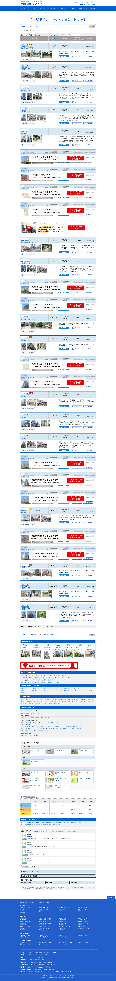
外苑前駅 (76, 699)
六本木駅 (56, 703)
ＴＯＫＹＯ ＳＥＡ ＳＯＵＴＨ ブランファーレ (32, 510)
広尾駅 (44, 703)
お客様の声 (48, 967)
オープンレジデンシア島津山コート (28, 317)
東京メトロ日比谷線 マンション (73, 726)
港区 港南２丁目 (25, 133)
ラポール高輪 (24, 586)
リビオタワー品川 (25, 339)
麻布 (22, 735)
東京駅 (32, 680)
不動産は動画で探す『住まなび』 (35, 967)
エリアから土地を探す (32, 955)
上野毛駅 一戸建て (82, 935)
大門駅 (64, 701)
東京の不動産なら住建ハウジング (28, 12)
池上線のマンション (83, 918)
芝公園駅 (29, 701)
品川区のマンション (64, 907)
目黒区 (68, 689)
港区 (50, 12)
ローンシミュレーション (28, 59)
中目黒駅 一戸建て (43, 935)
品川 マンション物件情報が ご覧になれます (37, 634)
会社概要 (31, 972)
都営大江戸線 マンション (40, 730)
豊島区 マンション (45, 717)
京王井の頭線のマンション (26, 921)
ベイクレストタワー (25, 88)
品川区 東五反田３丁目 (27, 319)
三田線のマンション (25, 928)
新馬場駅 (50, 682)
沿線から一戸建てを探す (50, 952)
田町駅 (31, 675)
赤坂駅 (32, 699)
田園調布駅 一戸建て (25, 935)
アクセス (43, 972)
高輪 (30, 735)
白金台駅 (36, 701)
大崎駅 (55, 675)
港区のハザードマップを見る (31, 871)
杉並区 (58, 689)
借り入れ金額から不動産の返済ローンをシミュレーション (48, 824)
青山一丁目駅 (24, 699)
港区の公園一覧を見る (28, 876)
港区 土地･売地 (33, 722)
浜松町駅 (37, 703)
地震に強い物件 (34, 772)
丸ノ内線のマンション (83, 923)
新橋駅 (38, 680)
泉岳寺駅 (30, 682)
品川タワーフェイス (25, 131)
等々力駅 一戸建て (63, 937)
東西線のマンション (64, 924)
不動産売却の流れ (47, 962)
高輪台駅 (70, 701)
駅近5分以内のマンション (45, 942)
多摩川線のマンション (64, 919)
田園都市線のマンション (45, 918)
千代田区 (79, 689)
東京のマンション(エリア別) (42, 12)
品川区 (47, 690)
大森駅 (68, 677)
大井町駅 (61, 677)
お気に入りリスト (91, 2)
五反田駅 (62, 675)
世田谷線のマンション (25, 919)
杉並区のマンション (25, 912)
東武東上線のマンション (65, 930)
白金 (34, 735)
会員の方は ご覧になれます (32, 26)
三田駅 (50, 703)
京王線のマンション (44, 921)
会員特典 (45, 969)
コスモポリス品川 (25, 394)
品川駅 (23, 701)
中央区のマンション (64, 909)
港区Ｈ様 (29, 834)
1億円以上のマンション (25, 942)
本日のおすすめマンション (45, 902)
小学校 (50, 882)
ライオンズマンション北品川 (27, 46)
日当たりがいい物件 (35, 750)
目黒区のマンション (44, 907)
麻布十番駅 (54, 699)
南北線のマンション (83, 924)
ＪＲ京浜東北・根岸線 (26, 677)
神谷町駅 (83, 699)
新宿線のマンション (44, 928)
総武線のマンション (25, 923)
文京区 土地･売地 (35, 717)
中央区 (58, 690)
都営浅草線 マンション (77, 728)
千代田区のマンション (44, 909)
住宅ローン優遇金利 (26, 824)
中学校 (75, 882)
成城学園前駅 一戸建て (45, 937)
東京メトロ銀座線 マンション (39, 726)
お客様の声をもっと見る (28, 866)
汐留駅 (89, 699)
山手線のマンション (64, 921)
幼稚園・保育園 (26, 882)
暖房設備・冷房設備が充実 (60, 772)
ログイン (91, 26)
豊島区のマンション (64, 911)
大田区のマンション (83, 907)
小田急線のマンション (83, 919)
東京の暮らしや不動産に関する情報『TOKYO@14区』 (44, 964)
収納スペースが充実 (84, 772)
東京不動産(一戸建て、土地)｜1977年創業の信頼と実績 (33, 1)
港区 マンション (43, 722)
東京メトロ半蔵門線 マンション (46, 728)
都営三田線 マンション (27, 730)
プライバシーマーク (77, 972)
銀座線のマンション (25, 924)
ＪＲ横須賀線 (24, 680)
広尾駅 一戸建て (24, 937)
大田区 (78, 690)
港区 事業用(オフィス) (53, 722)
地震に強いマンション (25, 944)
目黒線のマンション (64, 918)
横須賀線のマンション (64, 923)
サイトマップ (66, 975)
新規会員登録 (38, 969)
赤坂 (26, 735)
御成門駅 (62, 699)
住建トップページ (45, 975)
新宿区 (25, 690)
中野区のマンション (83, 911)
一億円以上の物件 (34, 761)
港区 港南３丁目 (25, 69)
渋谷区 (37, 689)
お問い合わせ (75, 2)
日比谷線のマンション (25, 926)
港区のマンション (56, 12)
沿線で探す (41, 957)
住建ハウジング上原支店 (53, 972)
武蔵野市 (37, 690)
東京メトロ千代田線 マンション (29, 728)
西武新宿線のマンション (26, 930)
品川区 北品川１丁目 (27, 48)
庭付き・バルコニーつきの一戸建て (61, 779)
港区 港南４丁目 (25, 417)
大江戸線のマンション (83, 928)
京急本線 (23, 682)
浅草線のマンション (64, 928)
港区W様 (29, 859)
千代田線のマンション (44, 924)
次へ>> (93, 35)
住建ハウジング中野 (66, 972)
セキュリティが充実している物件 (60, 786)
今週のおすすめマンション (26, 902)
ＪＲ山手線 (24, 675)
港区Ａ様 (29, 851)
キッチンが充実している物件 (34, 779)
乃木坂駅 (30, 703)
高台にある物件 (83, 750)
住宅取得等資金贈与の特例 (74, 822)
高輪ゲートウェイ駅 (40, 675)
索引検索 (72, 975)
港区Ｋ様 (29, 842)
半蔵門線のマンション (44, 926)
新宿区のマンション (44, 911)
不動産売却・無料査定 (35, 962)
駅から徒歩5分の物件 (60, 750)
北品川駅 (43, 682)
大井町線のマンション (44, 919)
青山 (37, 735)
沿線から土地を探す (44, 955)
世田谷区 (26, 689)
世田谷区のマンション (25, 907)
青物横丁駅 (58, 682)
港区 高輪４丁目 (25, 588)
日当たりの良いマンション (65, 942)
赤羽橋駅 (47, 699)
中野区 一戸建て (25, 717)
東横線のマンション (25, 918)
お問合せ (52, 975)
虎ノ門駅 (23, 703)
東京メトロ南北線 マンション (63, 728)
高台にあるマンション (83, 942)
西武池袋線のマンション (45, 930)
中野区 (25, 692)
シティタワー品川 (25, 607)
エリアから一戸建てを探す (35, 952)
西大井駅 (50, 680)
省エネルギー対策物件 (84, 778)
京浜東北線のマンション (45, 923)
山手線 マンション (25, 726)
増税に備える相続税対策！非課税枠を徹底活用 (53, 822)
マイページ (51, 969)
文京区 (47, 689)
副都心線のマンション (83, 926)
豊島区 (68, 690)
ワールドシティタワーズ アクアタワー (29, 416)
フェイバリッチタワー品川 (26, 67)
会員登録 (82, 2)
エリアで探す (33, 957)
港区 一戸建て (24, 722)
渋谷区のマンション (25, 909)
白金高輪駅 (44, 701)
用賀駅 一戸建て (63, 935)
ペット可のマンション (64, 944)
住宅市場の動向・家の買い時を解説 (30, 822)
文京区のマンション (25, 911)
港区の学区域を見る (26, 880)
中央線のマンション (83, 921)
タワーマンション (43, 944)
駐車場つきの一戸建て (35, 785)
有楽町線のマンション (64, 926)
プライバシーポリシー (59, 975)
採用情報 (37, 972)
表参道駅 (69, 699)
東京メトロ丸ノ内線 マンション (56, 726)
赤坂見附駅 (39, 699)
